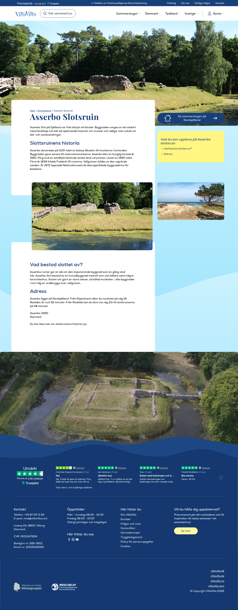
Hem (32, 110)
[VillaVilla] (24, 13)
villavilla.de (217, 576)
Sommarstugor (127, 13)
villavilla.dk (217, 571)
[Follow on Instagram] (73, 539)
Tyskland (171, 13)
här (85, 324)
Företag (171, 3)
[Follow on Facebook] (69, 539)
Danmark (151, 13)
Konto (217, 13)
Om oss (185, 3)
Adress (168, 154)
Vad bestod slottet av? (178, 148)
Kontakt (219, 3)
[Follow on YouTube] (77, 539)
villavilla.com (216, 586)
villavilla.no (217, 581)
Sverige (190, 13)
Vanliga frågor (202, 3)
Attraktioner (44, 110)
